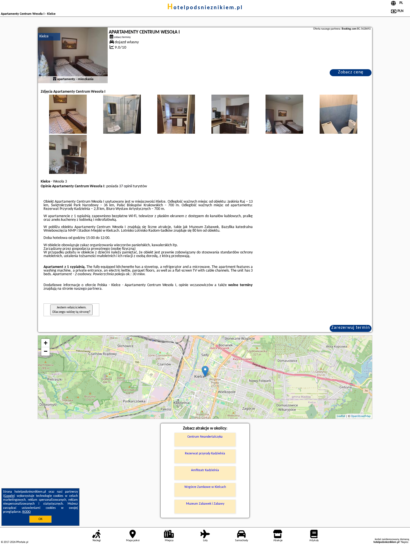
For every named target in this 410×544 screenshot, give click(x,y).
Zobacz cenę (350, 72)
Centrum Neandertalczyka (205, 436)
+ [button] (45, 342)
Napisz (404, 542)
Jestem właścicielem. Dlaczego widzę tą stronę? (71, 310)
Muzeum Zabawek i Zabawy (205, 503)
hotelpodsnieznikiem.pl (205, 8)
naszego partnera (88, 289)
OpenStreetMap (361, 416)
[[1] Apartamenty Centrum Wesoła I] (73, 55)
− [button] (45, 351)
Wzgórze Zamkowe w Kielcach (205, 487)
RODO (26, 512)
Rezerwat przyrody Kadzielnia (205, 453)
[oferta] (54, 79)
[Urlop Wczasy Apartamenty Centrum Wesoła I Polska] (67, 120)
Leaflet (341, 416)
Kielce (44, 36)
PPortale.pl (22, 542)
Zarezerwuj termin (350, 327)
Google (9, 496)
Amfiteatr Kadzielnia (205, 470)
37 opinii (125, 186)
